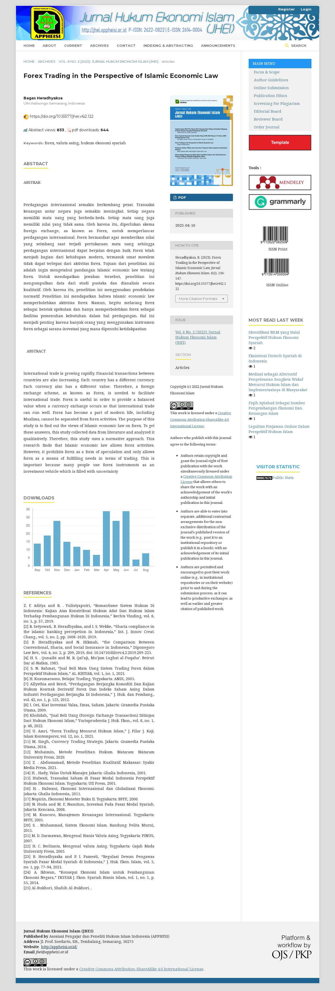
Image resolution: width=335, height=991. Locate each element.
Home (29, 45)
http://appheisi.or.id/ (59, 946)
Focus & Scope (264, 72)
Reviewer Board (266, 119)
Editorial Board (267, 111)
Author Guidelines (268, 79)
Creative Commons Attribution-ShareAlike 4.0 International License (200, 419)
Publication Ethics (270, 95)
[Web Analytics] (264, 477)
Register (286, 9)
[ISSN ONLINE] (275, 266)
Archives (99, 45)
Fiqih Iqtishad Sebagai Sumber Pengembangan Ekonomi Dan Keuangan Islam (277, 408)
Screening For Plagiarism (277, 103)
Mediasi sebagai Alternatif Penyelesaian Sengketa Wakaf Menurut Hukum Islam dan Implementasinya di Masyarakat (278, 382)
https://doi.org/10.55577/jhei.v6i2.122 (61, 116)
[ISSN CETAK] (274, 234)
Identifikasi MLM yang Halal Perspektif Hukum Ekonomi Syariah (274, 337)
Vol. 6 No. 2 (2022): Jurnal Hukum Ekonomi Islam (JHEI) (108, 61)
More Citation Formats (198, 299)
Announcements (218, 45)
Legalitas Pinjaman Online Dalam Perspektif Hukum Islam (279, 429)
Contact (126, 45)
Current (73, 45)
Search (298, 45)
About (49, 45)
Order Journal (267, 126)
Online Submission (271, 87)
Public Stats (283, 477)
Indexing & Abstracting (168, 45)
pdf (181, 197)
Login (306, 9)
